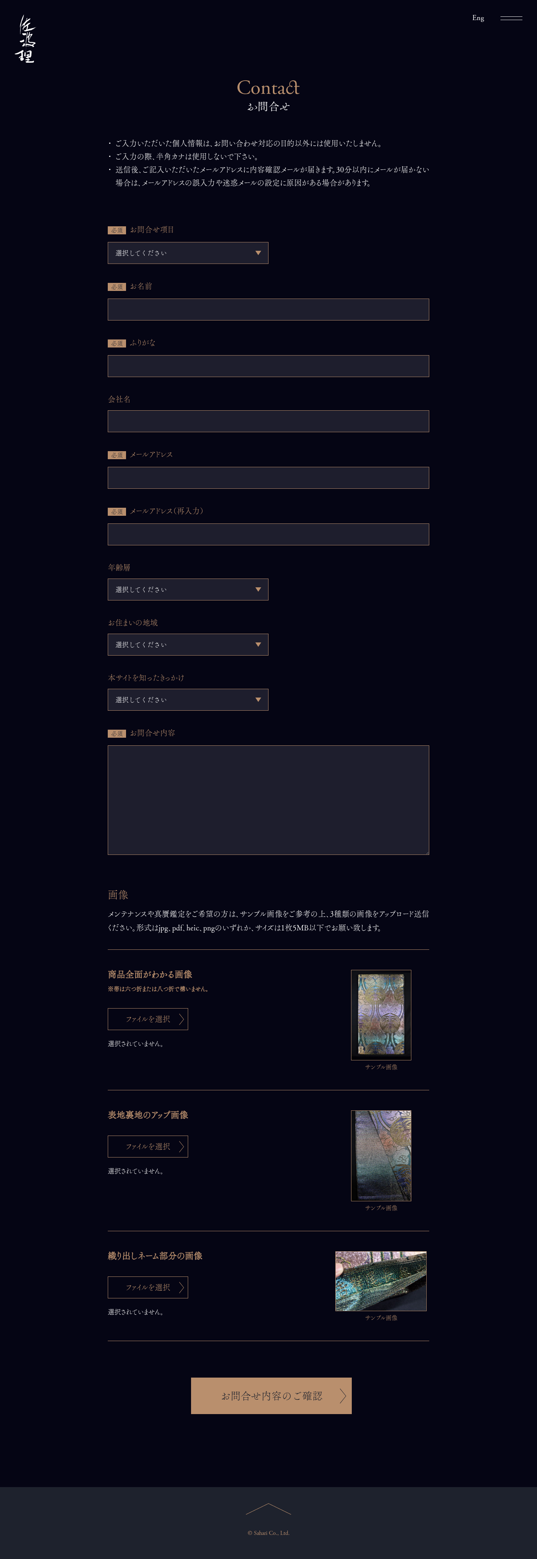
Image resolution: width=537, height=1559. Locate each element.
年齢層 (119, 567)
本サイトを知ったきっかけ (146, 677)
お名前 (131, 286)
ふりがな (133, 342)
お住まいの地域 (133, 622)
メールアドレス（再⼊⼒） (157, 511)
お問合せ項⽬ (142, 229)
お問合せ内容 (143, 733)
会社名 (119, 399)
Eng (478, 18)
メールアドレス (142, 454)
